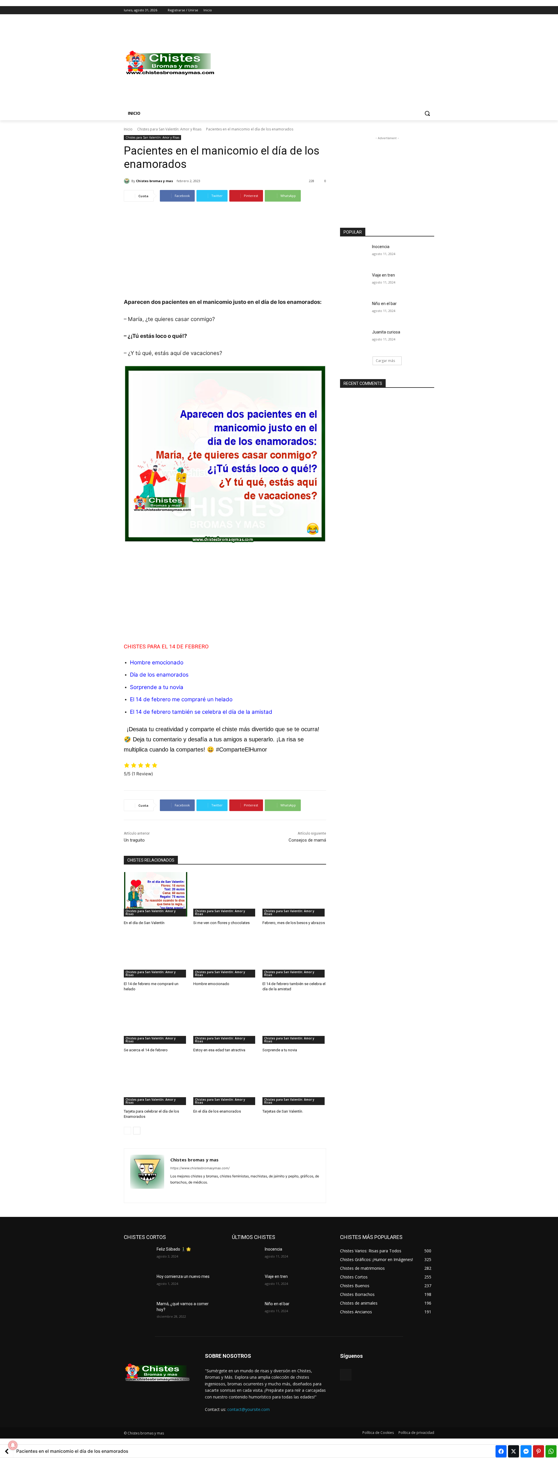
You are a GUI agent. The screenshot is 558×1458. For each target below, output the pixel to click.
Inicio (128, 129)
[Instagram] (406, 10)
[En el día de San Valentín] (155, 894)
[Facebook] (398, 10)
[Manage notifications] (12, 1445)
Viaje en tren (383, 275)
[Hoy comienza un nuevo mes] (138, 1284)
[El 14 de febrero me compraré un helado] (155, 955)
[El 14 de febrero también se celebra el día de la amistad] (294, 955)
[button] (427, 113)
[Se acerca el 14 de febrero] (155, 1021)
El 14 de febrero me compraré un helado (181, 699)
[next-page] (136, 1130)
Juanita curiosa (386, 332)
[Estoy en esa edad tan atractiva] (225, 1021)
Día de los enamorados (159, 674)
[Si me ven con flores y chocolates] (225, 894)
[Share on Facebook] (501, 1451)
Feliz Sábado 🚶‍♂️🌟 (174, 1249)
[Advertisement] (325, 63)
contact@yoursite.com (248, 1409)
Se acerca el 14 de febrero (146, 1050)
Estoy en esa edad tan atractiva (219, 1050)
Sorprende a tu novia (156, 687)
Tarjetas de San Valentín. (282, 1111)
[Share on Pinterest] (538, 1451)
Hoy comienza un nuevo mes (183, 1276)
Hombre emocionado (156, 662)
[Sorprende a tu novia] (294, 1021)
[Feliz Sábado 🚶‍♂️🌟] (138, 1256)
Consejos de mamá (307, 840)
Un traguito (134, 840)
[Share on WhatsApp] (551, 1451)
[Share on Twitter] (513, 1451)
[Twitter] (415, 10)
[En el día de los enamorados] (225, 1083)
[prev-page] (127, 1130)
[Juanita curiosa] (354, 339)
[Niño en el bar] (354, 311)
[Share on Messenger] (526, 1451)
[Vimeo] (422, 10)
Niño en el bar (384, 303)
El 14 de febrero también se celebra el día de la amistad (201, 712)
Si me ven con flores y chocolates (221, 923)
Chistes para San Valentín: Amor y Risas (169, 129)
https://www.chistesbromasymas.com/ (200, 1168)
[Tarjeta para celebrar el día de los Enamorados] (155, 1083)
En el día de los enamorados (217, 1111)
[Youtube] (431, 10)
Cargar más (385, 360)
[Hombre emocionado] (225, 955)
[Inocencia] (354, 254)
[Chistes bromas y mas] (127, 181)
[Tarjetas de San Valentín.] (294, 1083)
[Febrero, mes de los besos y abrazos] (294, 894)
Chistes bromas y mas (154, 181)
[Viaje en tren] (354, 282)
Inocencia (380, 246)
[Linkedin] (182, 1191)
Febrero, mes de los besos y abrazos (293, 923)
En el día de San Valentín (144, 923)
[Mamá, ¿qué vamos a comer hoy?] (138, 1311)
